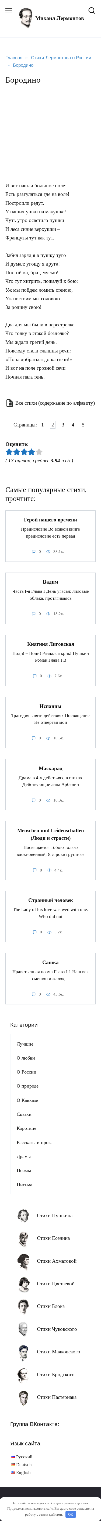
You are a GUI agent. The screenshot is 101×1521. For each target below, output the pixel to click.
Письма (24, 1184)
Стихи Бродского (56, 1374)
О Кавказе (27, 1100)
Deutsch (24, 1464)
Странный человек (50, 900)
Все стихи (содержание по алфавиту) (55, 403)
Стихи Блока (51, 1306)
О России (26, 1072)
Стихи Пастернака (56, 1397)
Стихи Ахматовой (56, 1261)
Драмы (24, 1156)
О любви (26, 1058)
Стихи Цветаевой (56, 1283)
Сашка (50, 962)
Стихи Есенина (53, 1238)
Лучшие (25, 1044)
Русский (24, 1456)
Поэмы (24, 1170)
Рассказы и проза (35, 1142)
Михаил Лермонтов (59, 18)
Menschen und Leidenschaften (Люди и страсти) (50, 834)
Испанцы (50, 706)
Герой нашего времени (50, 520)
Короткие (26, 1128)
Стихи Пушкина (54, 1215)
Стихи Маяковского (58, 1351)
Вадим (50, 582)
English (23, 1472)
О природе (28, 1086)
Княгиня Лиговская (50, 644)
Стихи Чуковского (57, 1329)
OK (70, 1514)
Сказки (24, 1114)
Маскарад (50, 768)
